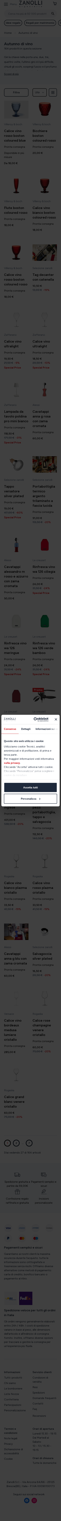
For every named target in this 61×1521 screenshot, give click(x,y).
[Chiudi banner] (56, 719)
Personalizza (28, 798)
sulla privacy (12, 762)
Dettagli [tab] (25, 728)
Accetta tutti (30, 787)
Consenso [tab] (10, 728)
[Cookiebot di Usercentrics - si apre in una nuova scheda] (35, 719)
